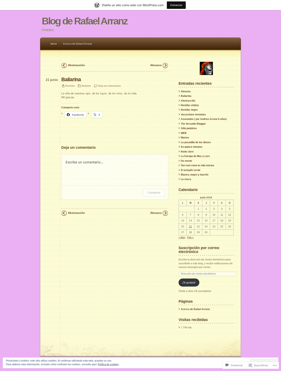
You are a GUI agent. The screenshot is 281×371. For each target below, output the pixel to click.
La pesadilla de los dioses (196, 142)
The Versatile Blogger (193, 123)
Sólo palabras (189, 128)
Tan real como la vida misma (197, 165)
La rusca (186, 179)
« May (182, 237)
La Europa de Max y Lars (195, 156)
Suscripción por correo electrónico (199, 250)
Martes (185, 137)
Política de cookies (108, 364)
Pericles (70, 85)
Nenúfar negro (189, 109)
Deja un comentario (109, 85)
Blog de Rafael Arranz (84, 21)
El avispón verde (190, 170)
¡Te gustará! (188, 282)
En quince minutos (191, 146)
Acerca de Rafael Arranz (77, 43)
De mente (186, 160)
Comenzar (176, 5)
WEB (184, 133)
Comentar (153, 192)
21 (190, 226)
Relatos (86, 85)
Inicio (54, 43)
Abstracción (76, 65)
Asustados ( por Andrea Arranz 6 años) (204, 119)
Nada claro (187, 151)
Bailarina (186, 96)
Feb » (190, 237)
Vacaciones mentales (193, 114)
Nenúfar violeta (190, 105)
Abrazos (156, 65)
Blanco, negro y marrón (194, 174)
